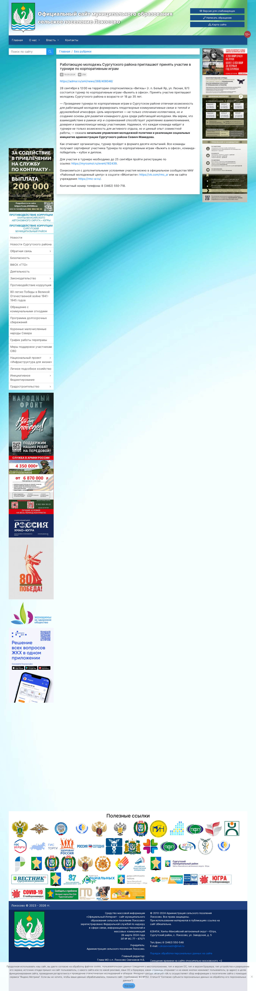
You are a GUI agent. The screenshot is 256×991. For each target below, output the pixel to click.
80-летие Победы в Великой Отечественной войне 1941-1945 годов (30, 296)
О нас (33, 40)
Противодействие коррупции (30, 285)
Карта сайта (218, 24)
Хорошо (129, 985)
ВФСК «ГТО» (19, 264)
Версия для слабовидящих (218, 10)
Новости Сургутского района (31, 244)
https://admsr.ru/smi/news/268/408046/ (86, 81)
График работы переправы (28, 340)
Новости (16, 237)
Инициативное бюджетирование (22, 377)
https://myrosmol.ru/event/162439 (94, 163)
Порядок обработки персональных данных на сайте (181, 953)
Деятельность (20, 271)
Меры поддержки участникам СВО (31, 349)
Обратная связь (21, 251)
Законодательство (23, 278)
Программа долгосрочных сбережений (28, 320)
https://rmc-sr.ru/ (89, 178)
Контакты (71, 40)
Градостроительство (24, 386)
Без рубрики (82, 51)
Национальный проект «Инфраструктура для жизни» (31, 360)
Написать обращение (219, 17)
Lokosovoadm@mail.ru (171, 945)
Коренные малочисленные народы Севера (28, 331)
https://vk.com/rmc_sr (153, 174)
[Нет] (251, 976)
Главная (17, 40)
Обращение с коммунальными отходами (29, 309)
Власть (51, 40)
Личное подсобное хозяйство (30, 368)
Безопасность (20, 258)
